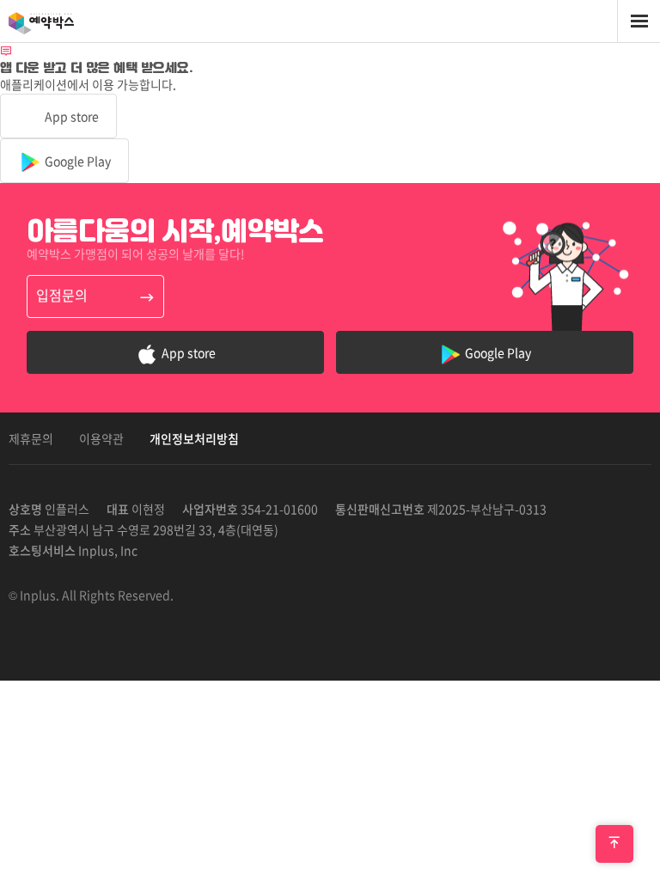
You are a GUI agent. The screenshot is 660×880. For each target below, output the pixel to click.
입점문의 (62, 294)
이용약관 (101, 438)
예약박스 (60, 21)
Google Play (76, 160)
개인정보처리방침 (194, 438)
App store (70, 116)
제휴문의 (31, 438)
